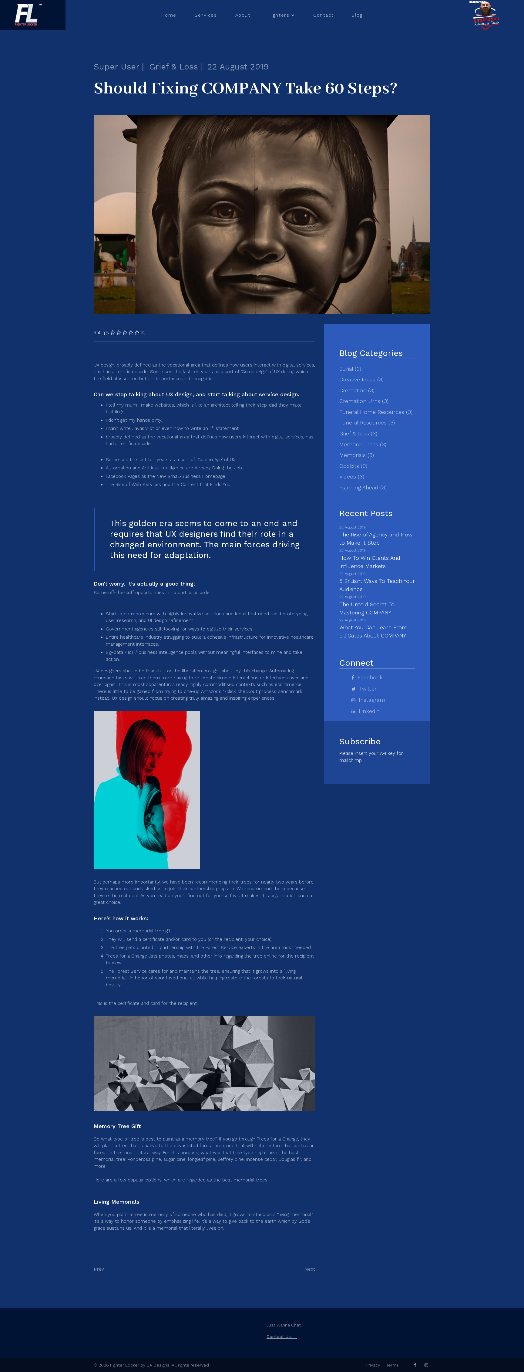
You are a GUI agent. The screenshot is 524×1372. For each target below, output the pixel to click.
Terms (392, 1365)
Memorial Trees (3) (362, 444)
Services (206, 15)
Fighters (279, 15)
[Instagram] (426, 1365)
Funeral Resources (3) (367, 422)
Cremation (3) (357, 390)
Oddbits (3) (353, 466)
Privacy (373, 1365)
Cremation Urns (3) (363, 401)
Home (168, 15)
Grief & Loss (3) (358, 433)
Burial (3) (350, 369)
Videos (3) (351, 476)
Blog (357, 15)
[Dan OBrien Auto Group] (486, 15)
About (242, 15)
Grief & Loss (173, 67)
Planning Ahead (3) (363, 487)
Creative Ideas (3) (361, 379)
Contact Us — (282, 1336)
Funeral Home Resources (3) (375, 412)
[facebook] (415, 1365)
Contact (323, 15)
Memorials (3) (356, 455)
